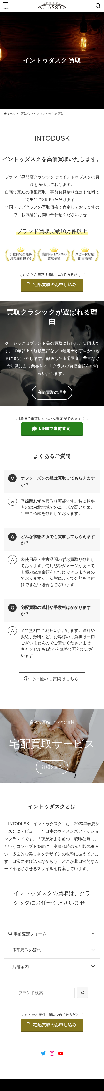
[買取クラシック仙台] (52, 6)
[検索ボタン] (98, 6)
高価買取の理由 (52, 392)
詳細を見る (52, 766)
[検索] (82, 993)
